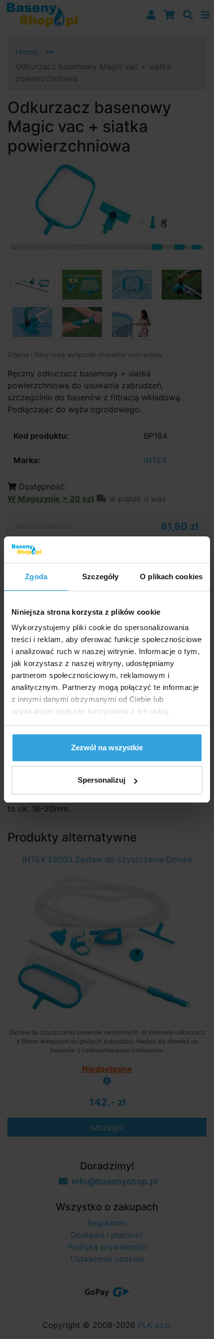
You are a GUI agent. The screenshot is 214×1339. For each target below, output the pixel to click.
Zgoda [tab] (36, 576)
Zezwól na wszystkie (107, 747)
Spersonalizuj (101, 780)
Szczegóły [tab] (100, 576)
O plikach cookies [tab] (171, 576)
